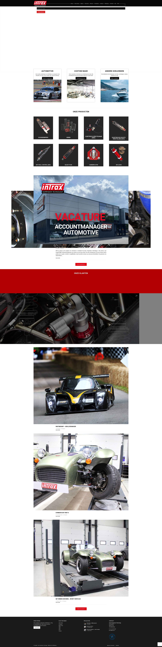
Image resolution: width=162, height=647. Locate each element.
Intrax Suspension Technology (42, 645)
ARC (59, 628)
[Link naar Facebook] (122, 645)
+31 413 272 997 (113, 629)
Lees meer (58, 258)
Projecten (63, 428)
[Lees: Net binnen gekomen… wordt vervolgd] (85, 630)
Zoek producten (41, 12)
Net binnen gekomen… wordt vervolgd (68, 599)
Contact (60, 631)
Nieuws (62, 248)
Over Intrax (61, 622)
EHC (59, 629)
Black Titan (61, 625)
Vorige (1, 39)
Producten (60, 624)
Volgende (161, 39)
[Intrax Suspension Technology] (40, 3)
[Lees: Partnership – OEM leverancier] (85, 624)
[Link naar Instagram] (127, 645)
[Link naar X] (124, 645)
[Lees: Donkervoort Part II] (85, 627)
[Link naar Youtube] (126, 645)
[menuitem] (72, 3)
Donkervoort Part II (62, 512)
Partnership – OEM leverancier (66, 426)
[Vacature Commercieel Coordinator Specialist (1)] (81, 209)
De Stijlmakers (54, 645)
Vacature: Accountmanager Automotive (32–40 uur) (73, 246)
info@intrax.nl (112, 630)
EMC (60, 626)
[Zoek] (120, 3)
